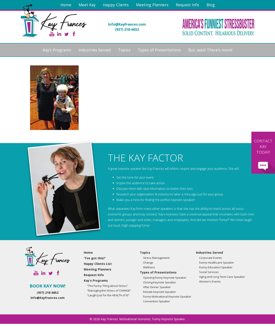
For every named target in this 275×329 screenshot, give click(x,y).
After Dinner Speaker (157, 287)
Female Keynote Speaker (159, 292)
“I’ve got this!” (95, 258)
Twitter (66, 34)
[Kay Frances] (47, 257)
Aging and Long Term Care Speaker (222, 277)
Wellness (149, 267)
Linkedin (59, 34)
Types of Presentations (159, 50)
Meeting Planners (152, 4)
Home (65, 4)
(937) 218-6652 (127, 29)
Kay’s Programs (57, 50)
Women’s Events (210, 281)
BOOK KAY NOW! (47, 286)
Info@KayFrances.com (127, 24)
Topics (124, 50)
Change (148, 262)
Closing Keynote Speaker (159, 282)
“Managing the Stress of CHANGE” (109, 290)
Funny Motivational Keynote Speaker (167, 296)
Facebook (73, 34)
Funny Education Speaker (215, 267)
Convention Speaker (156, 301)
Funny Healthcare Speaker (216, 262)
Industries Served (94, 50)
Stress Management (156, 258)
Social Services (209, 272)
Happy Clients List (98, 264)
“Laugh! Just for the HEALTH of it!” (108, 295)
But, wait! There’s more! (210, 50)
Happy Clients (116, 4)
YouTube (52, 34)
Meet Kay (87, 4)
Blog (210, 4)
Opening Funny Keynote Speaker (164, 278)
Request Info (187, 4)
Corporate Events (210, 258)
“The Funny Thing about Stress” (107, 286)
